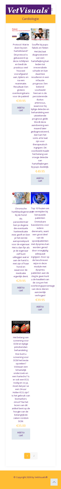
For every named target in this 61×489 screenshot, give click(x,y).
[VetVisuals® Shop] (28, 9)
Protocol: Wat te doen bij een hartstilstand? (21, 47)
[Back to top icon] (54, 482)
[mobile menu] (51, 9)
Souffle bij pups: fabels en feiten (40, 46)
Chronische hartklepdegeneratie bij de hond (22, 211)
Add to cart (21, 109)
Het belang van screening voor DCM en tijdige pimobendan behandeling (21, 344)
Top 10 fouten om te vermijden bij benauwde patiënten (40, 213)
